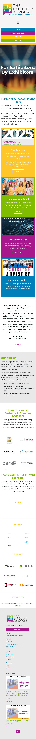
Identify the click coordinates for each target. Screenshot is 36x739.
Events (8, 668)
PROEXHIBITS (29, 603)
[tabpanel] (18, 322)
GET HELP (18, 37)
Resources (9, 642)
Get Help (8, 639)
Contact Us (9, 663)
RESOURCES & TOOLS (18, 33)
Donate (8, 659)
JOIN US (18, 29)
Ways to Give (10, 654)
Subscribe (17, 629)
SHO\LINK (18, 606)
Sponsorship (10, 657)
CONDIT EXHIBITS (17, 603)
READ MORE (18, 171)
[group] (9, 463)
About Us (9, 633)
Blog (7, 665)
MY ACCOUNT (18, 40)
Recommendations (12, 644)
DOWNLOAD (18, 252)
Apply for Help (10, 647)
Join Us (8, 652)
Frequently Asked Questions (15, 636)
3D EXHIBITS (6, 603)
